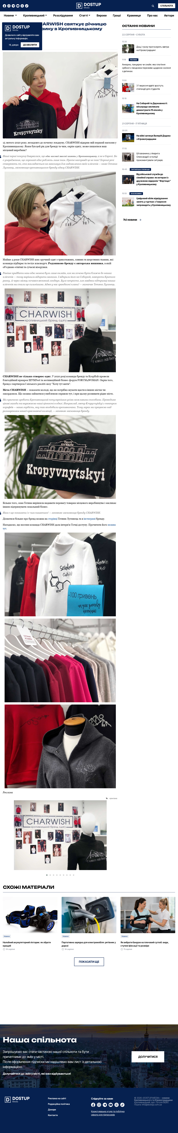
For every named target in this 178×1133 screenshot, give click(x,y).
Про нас (152, 15)
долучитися (148, 1056)
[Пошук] (153, 5)
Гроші (117, 15)
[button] (47, 875)
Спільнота (166, 5)
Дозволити (30, 44)
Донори (52, 1109)
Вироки (102, 15)
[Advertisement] (146, 248)
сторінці (52, 518)
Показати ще (89, 961)
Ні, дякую (13, 44)
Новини (9, 15)
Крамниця (134, 15)
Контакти (53, 1115)
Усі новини (130, 219)
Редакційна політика (59, 1104)
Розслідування (63, 15)
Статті (83, 15)
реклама (113, 798)
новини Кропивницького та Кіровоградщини (153, 1098)
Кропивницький (33, 15)
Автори (169, 15)
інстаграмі (90, 518)
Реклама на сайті (57, 1098)
